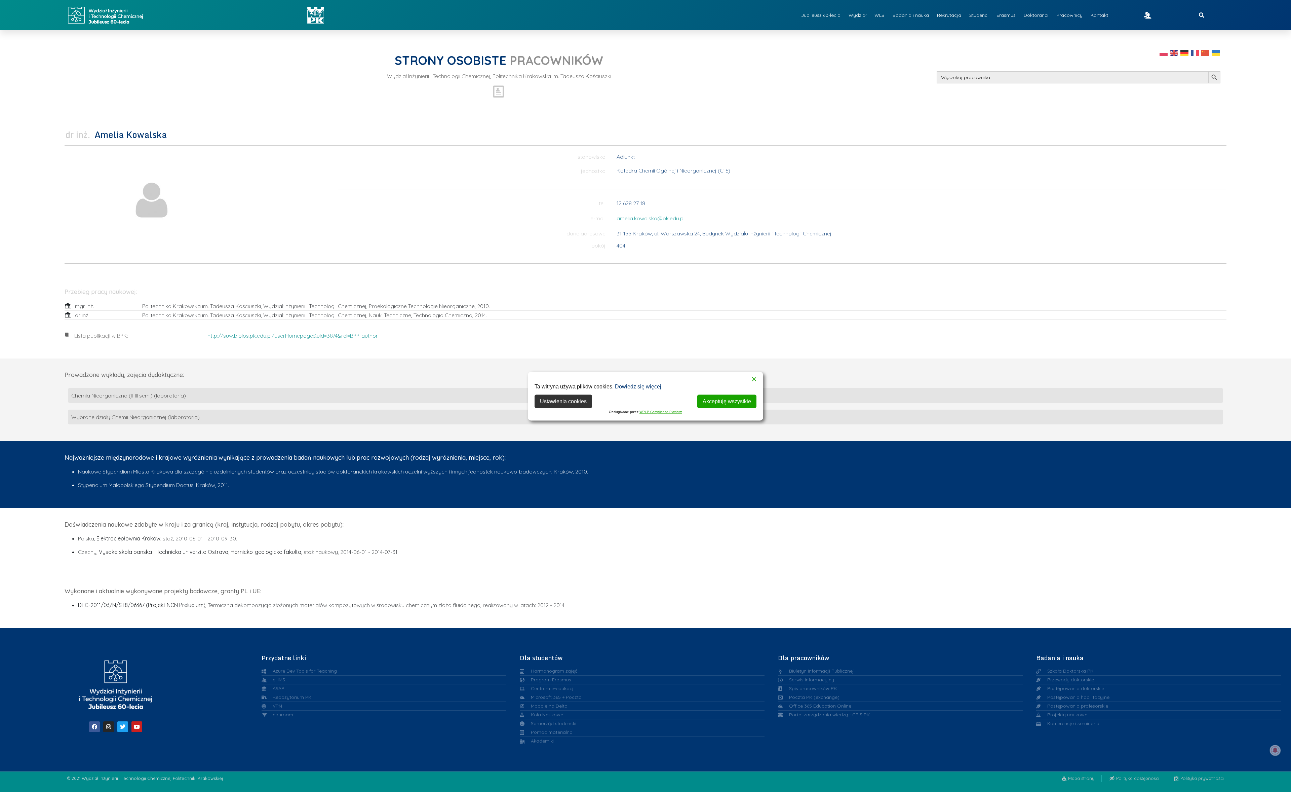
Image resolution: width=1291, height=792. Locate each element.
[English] (1174, 52)
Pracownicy (1069, 15)
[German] (1184, 52)
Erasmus (1006, 15)
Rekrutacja (949, 15)
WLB (879, 15)
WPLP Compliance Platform (660, 411)
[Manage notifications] (1275, 750)
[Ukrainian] (1216, 52)
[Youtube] (136, 726)
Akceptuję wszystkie (727, 401)
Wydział (857, 15)
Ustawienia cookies (563, 401)
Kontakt (1099, 15)
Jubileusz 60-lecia (820, 15)
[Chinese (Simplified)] (1205, 52)
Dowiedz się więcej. (639, 386)
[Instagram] (108, 726)
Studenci (978, 15)
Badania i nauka (911, 15)
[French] (1195, 52)
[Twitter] (122, 726)
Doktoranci (1036, 15)
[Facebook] (94, 726)
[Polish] (1164, 52)
